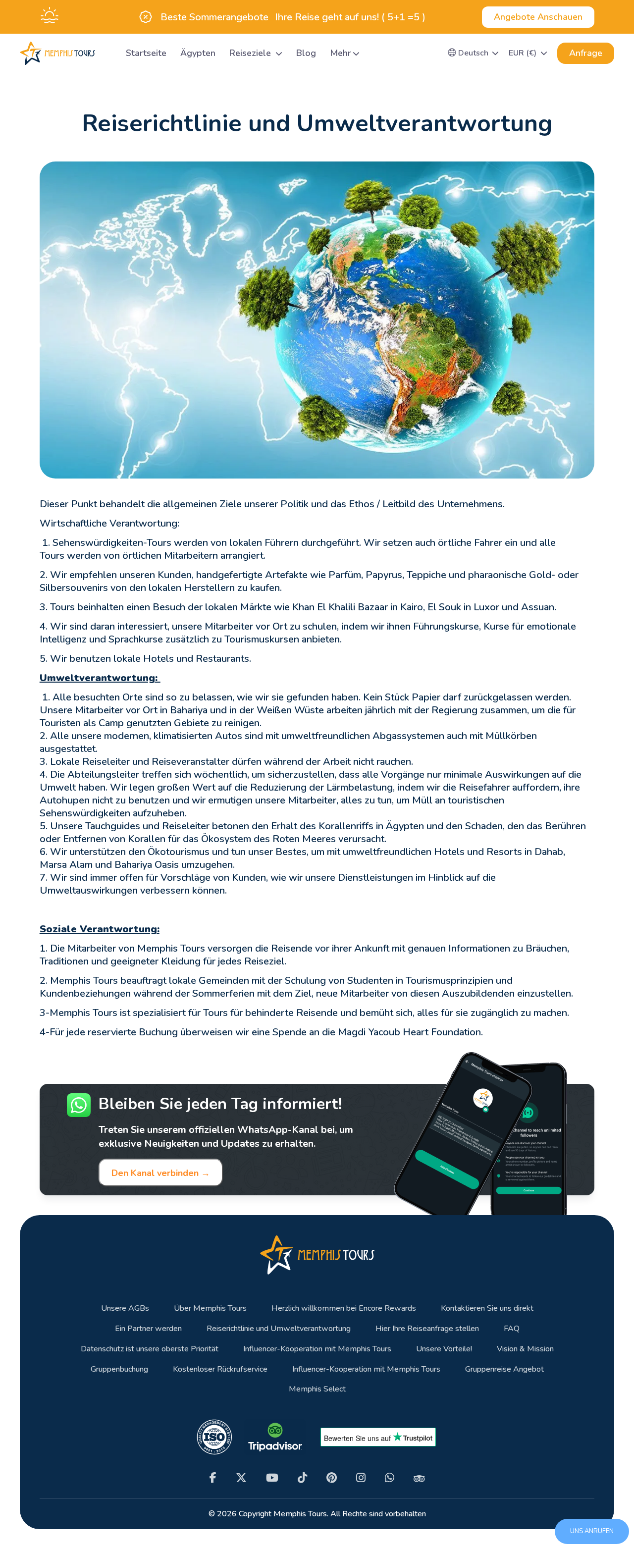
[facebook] (213, 1478)
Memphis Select (317, 1389)
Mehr (340, 53)
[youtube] (272, 1478)
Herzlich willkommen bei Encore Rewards (343, 1308)
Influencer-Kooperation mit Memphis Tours (317, 1349)
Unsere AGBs (125, 1308)
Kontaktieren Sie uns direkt (487, 1308)
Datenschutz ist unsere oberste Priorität (149, 1349)
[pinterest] (331, 1478)
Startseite (146, 53)
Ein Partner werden (148, 1329)
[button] (473, 53)
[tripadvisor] (419, 1478)
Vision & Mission (525, 1349)
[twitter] (241, 1478)
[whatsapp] (389, 1478)
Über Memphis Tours (210, 1308)
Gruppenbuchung (119, 1369)
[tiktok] (302, 1478)
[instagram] (361, 1478)
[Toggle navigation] (106, 53)
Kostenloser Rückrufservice (220, 1369)
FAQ (512, 1329)
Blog (306, 53)
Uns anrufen (592, 1531)
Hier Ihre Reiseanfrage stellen (427, 1329)
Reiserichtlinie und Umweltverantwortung (279, 1329)
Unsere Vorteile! (444, 1349)
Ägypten (197, 53)
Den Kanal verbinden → (160, 1173)
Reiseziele (251, 53)
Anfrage (585, 53)
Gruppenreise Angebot (504, 1369)
